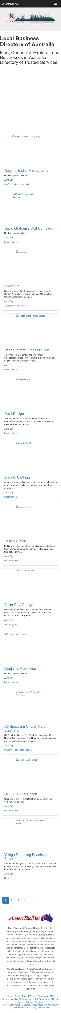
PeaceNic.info (43, 1007)
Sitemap (39, 1002)
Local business (11, 241)
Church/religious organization (18, 749)
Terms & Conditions (38, 996)
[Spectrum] (30, 265)
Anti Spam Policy (42, 999)
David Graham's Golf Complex (28, 228)
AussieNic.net (10, 4)
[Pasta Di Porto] (30, 520)
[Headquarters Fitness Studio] (30, 329)
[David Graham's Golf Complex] (28, 207)
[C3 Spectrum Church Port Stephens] (30, 705)
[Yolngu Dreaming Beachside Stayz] (30, 833)
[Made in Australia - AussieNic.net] (30, 18)
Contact (29, 1002)
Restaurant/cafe (11, 560)
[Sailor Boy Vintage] (30, 583)
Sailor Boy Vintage (18, 604)
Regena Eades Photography (26, 170)
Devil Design (14, 413)
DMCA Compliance (24, 999)
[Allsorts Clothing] (30, 456)
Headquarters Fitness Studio (26, 349)
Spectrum (11, 285)
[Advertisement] (30, 98)
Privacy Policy (21, 996)
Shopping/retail (11, 496)
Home (10, 996)
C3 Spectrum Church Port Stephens (24, 728)
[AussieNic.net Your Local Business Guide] (30, 917)
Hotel (6, 878)
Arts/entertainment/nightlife (16, 184)
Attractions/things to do (15, 305)
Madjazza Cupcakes (20, 668)
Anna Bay (8, 179)
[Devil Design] (30, 392)
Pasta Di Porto (15, 540)
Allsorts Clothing (17, 477)
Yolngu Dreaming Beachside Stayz (26, 856)
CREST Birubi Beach (20, 793)
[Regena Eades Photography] (26, 149)
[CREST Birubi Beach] (30, 773)
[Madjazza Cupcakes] (20, 647)
